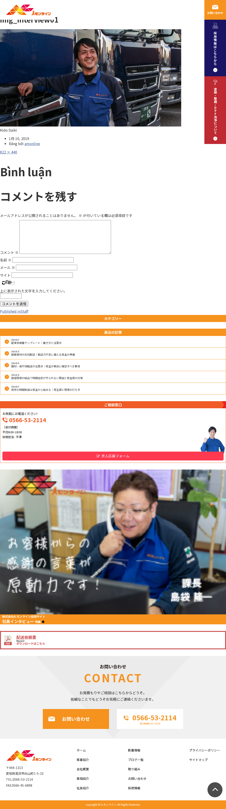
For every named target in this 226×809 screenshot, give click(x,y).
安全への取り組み (121, 9)
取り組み (134, 769)
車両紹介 (145, 9)
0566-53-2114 (27, 420)
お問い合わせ (215, 13)
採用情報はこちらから (215, 48)
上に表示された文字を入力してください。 (33, 290)
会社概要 (80, 9)
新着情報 (134, 750)
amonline (32, 143)
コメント (9, 252)
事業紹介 (62, 9)
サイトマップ (198, 759)
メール (7, 267)
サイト (5, 275)
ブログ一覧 (135, 759)
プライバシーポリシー (204, 750)
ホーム (81, 750)
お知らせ (180, 9)
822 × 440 (8, 152)
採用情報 (163, 9)
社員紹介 (97, 9)
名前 (5, 260)
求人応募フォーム (115, 455)
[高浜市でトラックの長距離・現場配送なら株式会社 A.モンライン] (27, 18)
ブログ (195, 9)
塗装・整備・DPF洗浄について (215, 111)
